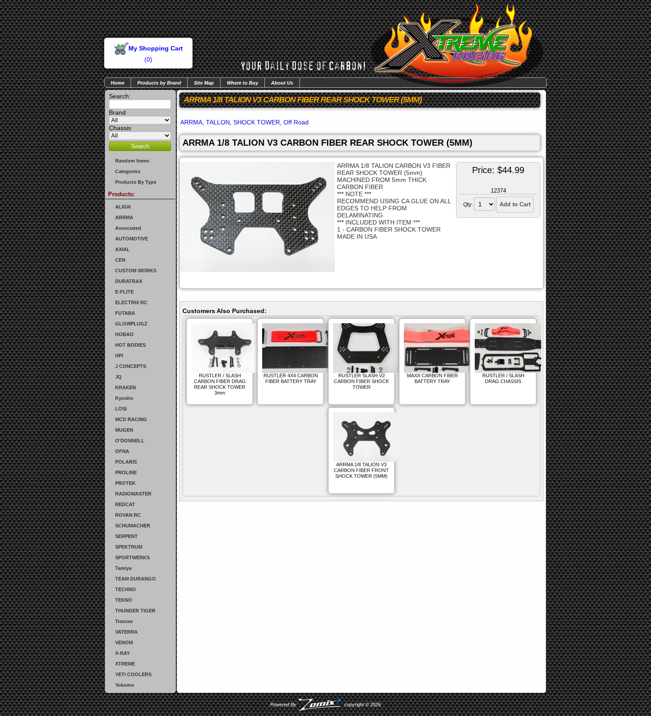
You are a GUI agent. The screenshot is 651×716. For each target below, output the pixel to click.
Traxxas (124, 621)
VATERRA (126, 632)
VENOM (124, 642)
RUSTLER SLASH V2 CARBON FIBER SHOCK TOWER (361, 381)
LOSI (121, 408)
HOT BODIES (130, 345)
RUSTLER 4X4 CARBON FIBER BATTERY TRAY (291, 378)
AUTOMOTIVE (131, 238)
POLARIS (126, 461)
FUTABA (125, 313)
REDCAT (125, 504)
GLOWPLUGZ (131, 323)
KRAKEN (125, 387)
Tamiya (123, 568)
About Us (282, 82)
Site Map (204, 82)
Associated (128, 228)
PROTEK (125, 483)
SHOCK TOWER (256, 122)
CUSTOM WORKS (135, 270)
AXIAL (122, 249)
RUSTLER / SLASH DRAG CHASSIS (503, 378)
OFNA (122, 451)
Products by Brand (159, 82)
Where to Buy (242, 82)
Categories (127, 171)
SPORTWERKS (132, 557)
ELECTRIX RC (131, 302)
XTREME (125, 663)
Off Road (296, 122)
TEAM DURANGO (135, 578)
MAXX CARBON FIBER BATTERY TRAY (432, 378)
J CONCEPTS (130, 366)
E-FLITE (124, 291)
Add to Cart (515, 204)
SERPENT (126, 536)
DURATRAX (128, 281)
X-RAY (122, 653)
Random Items (132, 160)
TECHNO (125, 589)
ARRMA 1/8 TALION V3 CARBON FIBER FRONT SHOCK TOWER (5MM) (361, 470)
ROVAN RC (128, 515)
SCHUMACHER (132, 525)
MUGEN (124, 430)
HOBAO (124, 334)
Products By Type (135, 182)
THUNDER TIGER (135, 610)
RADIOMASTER (133, 493)
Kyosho (124, 398)
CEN (120, 260)
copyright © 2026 (325, 704)
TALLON (218, 122)
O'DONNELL (129, 440)
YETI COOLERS (133, 674)
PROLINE (126, 472)
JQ (118, 376)
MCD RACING (131, 419)
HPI (119, 355)
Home (117, 82)
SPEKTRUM (128, 547)
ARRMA (124, 217)
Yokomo (124, 685)
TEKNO (123, 600)
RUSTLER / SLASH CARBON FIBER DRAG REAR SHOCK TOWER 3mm (220, 384)
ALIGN (123, 206)
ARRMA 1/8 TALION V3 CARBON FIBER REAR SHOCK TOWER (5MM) (327, 142)
